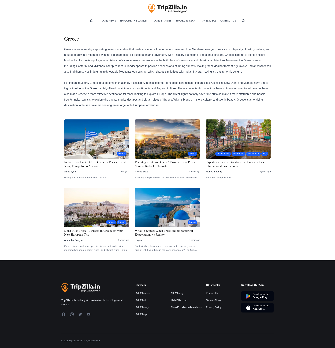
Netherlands (253, 153)
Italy (265, 153)
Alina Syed (70, 171)
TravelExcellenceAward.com (186, 307)
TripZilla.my (142, 307)
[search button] (243, 21)
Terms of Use (213, 300)
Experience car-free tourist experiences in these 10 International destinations (237, 164)
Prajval (138, 240)
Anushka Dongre (73, 240)
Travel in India (185, 20)
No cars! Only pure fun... (219, 177)
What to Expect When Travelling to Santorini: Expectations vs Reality (164, 232)
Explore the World (133, 20)
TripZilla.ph (142, 314)
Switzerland (238, 153)
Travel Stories (161, 20)
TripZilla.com (143, 293)
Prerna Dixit (141, 171)
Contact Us (228, 20)
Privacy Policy (213, 307)
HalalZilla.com (179, 300)
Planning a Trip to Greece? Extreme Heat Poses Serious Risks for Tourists (165, 164)
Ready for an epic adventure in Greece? (86, 177)
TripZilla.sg (177, 293)
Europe (121, 222)
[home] (92, 21)
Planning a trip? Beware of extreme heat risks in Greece (166, 177)
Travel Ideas (207, 20)
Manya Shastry (214, 171)
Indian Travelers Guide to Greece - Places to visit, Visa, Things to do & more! (95, 164)
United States (223, 153)
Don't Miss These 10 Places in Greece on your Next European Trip (93, 232)
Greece (121, 153)
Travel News (107, 20)
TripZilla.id (141, 300)
